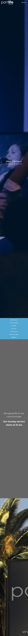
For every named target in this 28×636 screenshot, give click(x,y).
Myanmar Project (13, 334)
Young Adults (13, 331)
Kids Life (14, 325)
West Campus (14, 320)
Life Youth (13, 328)
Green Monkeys (14, 322)
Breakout (13, 337)
